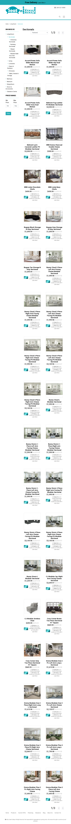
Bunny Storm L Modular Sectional (32, 577)
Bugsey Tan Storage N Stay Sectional (32, 268)
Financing (30, 813)
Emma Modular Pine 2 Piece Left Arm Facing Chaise (54, 789)
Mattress (9, 79)
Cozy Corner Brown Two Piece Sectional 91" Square (54, 621)
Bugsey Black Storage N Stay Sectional (32, 228)
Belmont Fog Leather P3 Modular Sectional (54, 104)
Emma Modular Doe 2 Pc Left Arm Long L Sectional (54, 663)
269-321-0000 (60, 7)
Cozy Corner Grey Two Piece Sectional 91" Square (32, 663)
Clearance (38, 813)
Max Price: (15, 101)
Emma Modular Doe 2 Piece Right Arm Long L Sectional (32, 705)
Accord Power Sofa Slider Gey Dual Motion (54, 63)
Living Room (10, 34)
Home (7, 24)
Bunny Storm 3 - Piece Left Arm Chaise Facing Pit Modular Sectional (32, 491)
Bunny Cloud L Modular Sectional (54, 401)
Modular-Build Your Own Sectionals (13, 55)
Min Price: (7, 101)
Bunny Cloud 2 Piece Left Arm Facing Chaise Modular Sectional (54, 270)
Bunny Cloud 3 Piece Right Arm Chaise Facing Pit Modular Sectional (32, 359)
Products (13, 813)
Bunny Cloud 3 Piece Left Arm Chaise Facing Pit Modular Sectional (54, 315)
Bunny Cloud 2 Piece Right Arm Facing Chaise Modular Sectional (32, 315)
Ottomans (12, 71)
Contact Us (58, 813)
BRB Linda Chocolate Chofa (32, 188)
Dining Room (10, 84)
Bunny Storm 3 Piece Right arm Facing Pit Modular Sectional (54, 490)
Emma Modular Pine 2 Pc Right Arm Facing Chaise (32, 789)
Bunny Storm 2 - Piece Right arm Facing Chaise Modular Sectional (54, 447)
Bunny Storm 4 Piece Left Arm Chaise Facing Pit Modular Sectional (32, 535)
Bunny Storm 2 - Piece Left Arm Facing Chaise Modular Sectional (32, 447)
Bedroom (9, 81)
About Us (50, 813)
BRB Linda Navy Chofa (54, 188)
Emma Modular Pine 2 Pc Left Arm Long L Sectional (54, 747)
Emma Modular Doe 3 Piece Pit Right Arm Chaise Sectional (32, 747)
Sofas (10, 61)
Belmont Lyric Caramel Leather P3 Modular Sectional (32, 147)
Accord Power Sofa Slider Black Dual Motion (32, 63)
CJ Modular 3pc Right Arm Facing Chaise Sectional (54, 578)
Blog (44, 813)
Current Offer (22, 813)
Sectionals (12, 37)
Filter (8, 113)
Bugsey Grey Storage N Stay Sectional (54, 228)
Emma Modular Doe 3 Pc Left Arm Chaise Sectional (54, 705)
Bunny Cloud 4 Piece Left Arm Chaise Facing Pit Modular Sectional (54, 359)
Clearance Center (12, 91)
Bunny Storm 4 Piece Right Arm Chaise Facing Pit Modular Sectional (54, 535)
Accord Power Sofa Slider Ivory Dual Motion (32, 105)
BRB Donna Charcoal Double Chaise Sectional (54, 147)
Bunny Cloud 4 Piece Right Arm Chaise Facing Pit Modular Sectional (32, 403)
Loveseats (12, 63)
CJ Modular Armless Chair (32, 620)
